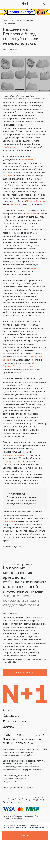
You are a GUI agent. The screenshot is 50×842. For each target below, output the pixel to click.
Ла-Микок (8, 175)
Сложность (11, 715)
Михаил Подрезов (10, 50)
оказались (15, 204)
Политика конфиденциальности (39, 826)
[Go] (5, 4)
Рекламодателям (15, 721)
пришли (34, 268)
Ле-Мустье (18, 366)
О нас (7, 710)
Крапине (29, 366)
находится (31, 213)
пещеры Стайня (13, 461)
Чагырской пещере (36, 201)
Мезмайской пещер (15, 455)
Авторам (9, 726)
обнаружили (9, 521)
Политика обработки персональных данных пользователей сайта (22, 817)
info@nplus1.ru (27, 787)
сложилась (27, 159)
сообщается (9, 147)
